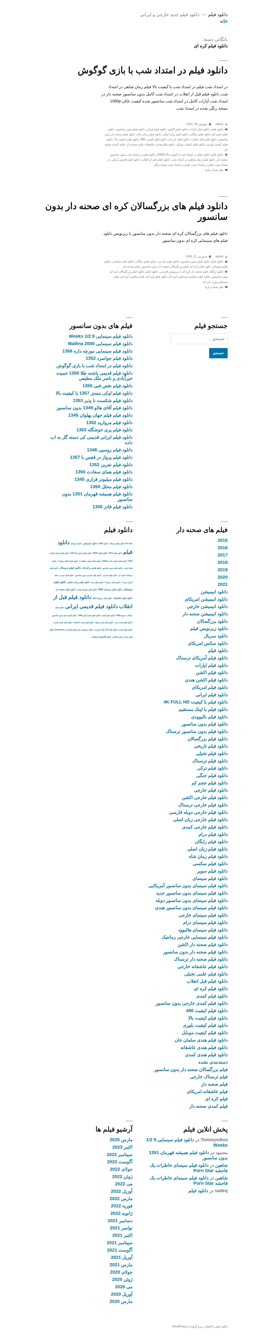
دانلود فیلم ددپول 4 (112, 582)
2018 (223, 562)
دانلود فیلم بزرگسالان (207, 738)
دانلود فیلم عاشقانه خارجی (202, 966)
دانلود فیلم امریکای (210, 687)
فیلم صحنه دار (134, 144)
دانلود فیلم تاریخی (211, 746)
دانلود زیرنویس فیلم (209, 628)
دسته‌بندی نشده (213, 1062)
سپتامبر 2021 (119, 1242)
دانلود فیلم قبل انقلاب (204, 139)
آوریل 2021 (121, 1257)
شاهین (221, 1165)
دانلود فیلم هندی (108, 615)
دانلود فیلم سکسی (123, 261)
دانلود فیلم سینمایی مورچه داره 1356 (97, 351)
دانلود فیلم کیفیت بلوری (205, 1025)
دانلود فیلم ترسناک (210, 760)
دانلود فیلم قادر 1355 (112, 506)
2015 (223, 540)
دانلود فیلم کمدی (212, 996)
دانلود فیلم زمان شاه (149, 134)
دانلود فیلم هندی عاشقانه (160, 144)
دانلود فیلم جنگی (212, 775)
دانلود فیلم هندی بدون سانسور (64, 615)
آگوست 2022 (119, 1161)
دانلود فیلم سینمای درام (205, 922)
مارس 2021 (121, 1264)
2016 (223, 547)
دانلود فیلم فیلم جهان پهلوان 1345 (100, 415)
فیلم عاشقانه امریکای (207, 1091)
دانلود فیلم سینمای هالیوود (203, 929)
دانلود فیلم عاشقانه (122, 598)
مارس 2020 (121, 1301)
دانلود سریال (216, 635)
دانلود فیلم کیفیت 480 (153, 139)
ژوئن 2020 (122, 1279)
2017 (223, 554)
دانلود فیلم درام (213, 834)
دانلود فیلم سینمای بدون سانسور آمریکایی (188, 885)
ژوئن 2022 (122, 1176)
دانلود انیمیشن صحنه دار (205, 613)
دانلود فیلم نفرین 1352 (110, 464)
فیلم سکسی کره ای (132, 276)
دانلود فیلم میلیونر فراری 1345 (103, 479)
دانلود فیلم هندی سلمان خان (201, 1040)
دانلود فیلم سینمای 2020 (110, 589)
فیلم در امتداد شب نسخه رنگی (172, 164)
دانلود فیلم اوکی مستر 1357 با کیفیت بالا (94, 393)
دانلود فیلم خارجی (168, 261)
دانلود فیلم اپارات (199, 129)
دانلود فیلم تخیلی (212, 753)
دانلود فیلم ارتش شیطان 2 (90, 561)
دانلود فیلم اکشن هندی (206, 679)
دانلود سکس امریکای (208, 643)
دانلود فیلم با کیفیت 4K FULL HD (196, 701)
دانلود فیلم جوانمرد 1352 (109, 358)
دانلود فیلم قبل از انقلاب (155, 159)
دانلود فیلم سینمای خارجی (203, 915)
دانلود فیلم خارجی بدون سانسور (88, 575)
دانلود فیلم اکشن (178, 129)
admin (219, 124)
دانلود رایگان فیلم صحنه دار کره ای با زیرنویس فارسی (191, 271)
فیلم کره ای (216, 1098)
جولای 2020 (121, 1272)
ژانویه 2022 (121, 1213)
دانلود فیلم (218, 14)
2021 (223, 584)
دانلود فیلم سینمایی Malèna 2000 (100, 343)
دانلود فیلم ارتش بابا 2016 (81, 553)
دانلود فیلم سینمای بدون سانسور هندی (191, 907)
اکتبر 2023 (122, 1147)
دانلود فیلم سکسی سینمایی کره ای (189, 276)
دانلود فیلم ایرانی (156, 129)
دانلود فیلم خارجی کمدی (205, 826)
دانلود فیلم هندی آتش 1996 (89, 615)
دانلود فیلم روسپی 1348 (109, 449)
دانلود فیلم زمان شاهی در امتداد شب (193, 159)
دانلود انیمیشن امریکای (206, 599)
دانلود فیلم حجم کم (210, 782)
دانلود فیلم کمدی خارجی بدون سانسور (192, 1003)
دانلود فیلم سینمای (210, 878)
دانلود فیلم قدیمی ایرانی (126, 159)
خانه (224, 21)
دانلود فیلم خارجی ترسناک (203, 804)
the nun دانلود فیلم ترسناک (120, 543)
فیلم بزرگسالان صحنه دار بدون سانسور (165, 266)
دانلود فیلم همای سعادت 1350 (103, 471)
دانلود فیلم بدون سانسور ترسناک (197, 731)
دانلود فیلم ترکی (212, 768)
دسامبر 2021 (120, 1220)
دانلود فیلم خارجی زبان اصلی (200, 819)
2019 (223, 569)
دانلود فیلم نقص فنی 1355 (107, 385)
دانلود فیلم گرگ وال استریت (106, 630)
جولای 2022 (121, 1169)
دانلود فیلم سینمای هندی (87, 589)
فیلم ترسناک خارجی (209, 1076)
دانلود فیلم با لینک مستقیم (203, 709)
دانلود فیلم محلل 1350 (111, 486)
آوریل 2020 (121, 1294)
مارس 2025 (121, 1139)
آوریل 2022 (121, 1191)
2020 (223, 577)
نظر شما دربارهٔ (214, 169)
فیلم (52, 629)
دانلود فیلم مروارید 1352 (109, 422)
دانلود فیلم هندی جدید (123, 622)
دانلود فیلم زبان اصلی (175, 134)
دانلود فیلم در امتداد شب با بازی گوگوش (153, 70)
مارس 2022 (121, 1198)
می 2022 (123, 1183)
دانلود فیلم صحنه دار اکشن (203, 944)
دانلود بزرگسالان (212, 621)
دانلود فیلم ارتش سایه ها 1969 (114, 561)
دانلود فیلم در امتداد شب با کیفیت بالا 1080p (183, 154)
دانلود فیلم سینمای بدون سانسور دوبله (192, 900)
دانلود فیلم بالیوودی (209, 716)
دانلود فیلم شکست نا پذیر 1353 (102, 400)
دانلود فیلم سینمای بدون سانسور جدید (192, 893)
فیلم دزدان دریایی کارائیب (122, 637)
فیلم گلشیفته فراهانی (101, 637)
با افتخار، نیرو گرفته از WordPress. (193, 1326)
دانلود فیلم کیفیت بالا (126, 139)
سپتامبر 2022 (119, 1154)
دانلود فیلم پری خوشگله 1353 (104, 429)
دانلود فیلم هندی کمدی (206, 1054)
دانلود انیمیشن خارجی (207, 606)
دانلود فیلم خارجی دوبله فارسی (198, 812)
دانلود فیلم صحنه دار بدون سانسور (195, 951)
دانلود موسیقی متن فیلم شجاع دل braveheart (74, 630)
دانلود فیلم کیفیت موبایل (190, 144)
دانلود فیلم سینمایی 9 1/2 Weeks (100, 336)
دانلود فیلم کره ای (178, 139)
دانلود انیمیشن (214, 591)
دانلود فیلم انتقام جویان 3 (68, 561)
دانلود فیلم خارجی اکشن (205, 797)
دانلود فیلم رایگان (200, 134)
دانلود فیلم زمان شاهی (78, 582)
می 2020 (123, 1286)
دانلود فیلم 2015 (115, 553)
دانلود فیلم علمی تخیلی (206, 973)
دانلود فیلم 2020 (100, 553)
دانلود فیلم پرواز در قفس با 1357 (101, 457)
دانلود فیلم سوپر (212, 871)
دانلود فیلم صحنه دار (66, 589)
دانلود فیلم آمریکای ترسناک (202, 657)
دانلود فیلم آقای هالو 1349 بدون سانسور (94, 407)
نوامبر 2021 (121, 1227)
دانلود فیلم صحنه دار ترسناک (201, 959)
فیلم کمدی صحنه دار (208, 1106)
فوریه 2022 (121, 1205)
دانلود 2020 (103, 543)
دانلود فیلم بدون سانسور (130, 129)
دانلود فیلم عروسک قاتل (102, 598)
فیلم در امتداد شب (202, 164)
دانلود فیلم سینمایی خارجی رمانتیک (195, 937)
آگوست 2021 (119, 1250)
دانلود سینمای (76, 543)
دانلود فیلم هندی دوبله (104, 622)
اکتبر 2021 (122, 1235)
